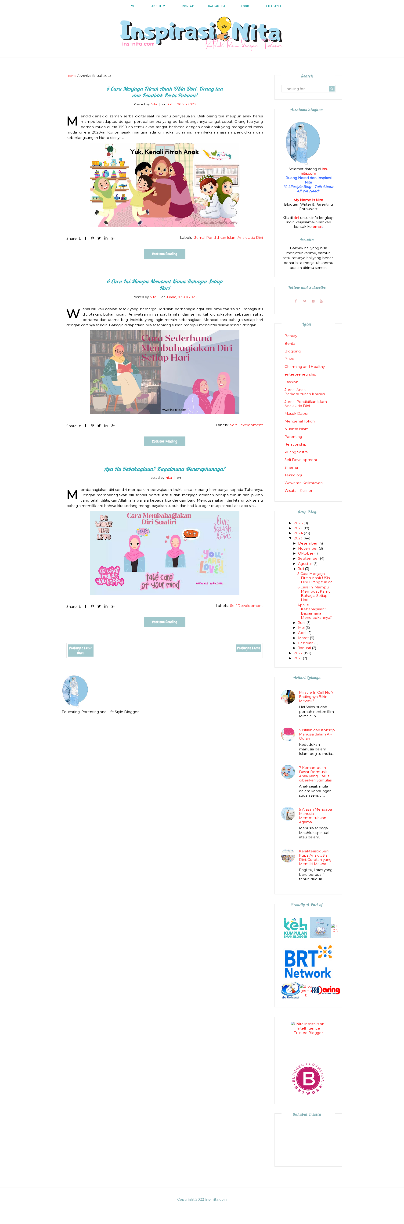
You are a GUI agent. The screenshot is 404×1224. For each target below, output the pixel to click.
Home (130, 6)
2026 (298, 523)
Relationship (296, 444)
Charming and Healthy (305, 366)
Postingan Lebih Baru (80, 650)
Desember (308, 543)
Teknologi (293, 475)
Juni (302, 622)
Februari (306, 643)
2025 (298, 528)
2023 (298, 538)
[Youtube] (321, 301)
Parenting (293, 436)
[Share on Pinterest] (92, 238)
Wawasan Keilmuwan (304, 483)
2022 (298, 653)
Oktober (306, 553)
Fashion (291, 382)
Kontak (188, 6)
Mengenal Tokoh (300, 421)
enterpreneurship (300, 374)
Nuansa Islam (297, 429)
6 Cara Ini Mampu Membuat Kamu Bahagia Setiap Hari (164, 285)
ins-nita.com (314, 171)
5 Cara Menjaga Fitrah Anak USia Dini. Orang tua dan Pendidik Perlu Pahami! (164, 92)
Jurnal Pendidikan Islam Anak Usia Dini (228, 237)
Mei (302, 627)
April (302, 632)
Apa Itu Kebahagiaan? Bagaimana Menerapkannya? (164, 468)
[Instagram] (313, 301)
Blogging (293, 351)
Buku (289, 359)
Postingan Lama (248, 648)
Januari (305, 648)
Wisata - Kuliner (298, 490)
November (308, 548)
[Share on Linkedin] (106, 238)
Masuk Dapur (297, 413)
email (317, 226)
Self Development (246, 425)
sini (296, 217)
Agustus (305, 563)
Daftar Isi (216, 6)
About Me (160, 6)
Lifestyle (274, 6)
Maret (304, 638)
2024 (299, 533)
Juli (301, 568)
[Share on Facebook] (85, 238)
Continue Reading (164, 253)
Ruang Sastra (296, 452)
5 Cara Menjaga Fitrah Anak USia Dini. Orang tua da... (316, 577)
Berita (290, 343)
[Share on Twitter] (99, 238)
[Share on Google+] (112, 238)
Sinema (291, 467)
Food (245, 6)
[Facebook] (295, 301)
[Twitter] (305, 301)
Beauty (291, 336)
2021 (298, 658)
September (309, 558)
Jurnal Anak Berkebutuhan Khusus (305, 391)
